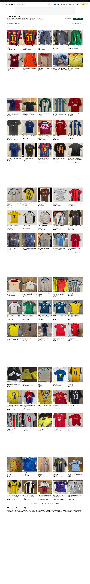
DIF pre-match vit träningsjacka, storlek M (44, 293)
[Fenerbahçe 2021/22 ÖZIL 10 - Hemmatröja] (29, 195)
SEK (58, 4)
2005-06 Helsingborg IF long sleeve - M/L (44, 226)
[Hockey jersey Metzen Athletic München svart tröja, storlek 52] (14, 374)
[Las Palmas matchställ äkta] (75, 60)
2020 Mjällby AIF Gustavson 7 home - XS (13, 226)
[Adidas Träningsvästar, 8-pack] (29, 374)
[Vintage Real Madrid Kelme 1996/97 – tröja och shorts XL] (60, 487)
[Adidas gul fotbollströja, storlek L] (45, 397)
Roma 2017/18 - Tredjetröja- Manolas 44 (59, 159)
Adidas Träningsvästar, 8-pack (28, 382)
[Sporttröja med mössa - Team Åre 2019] (45, 374)
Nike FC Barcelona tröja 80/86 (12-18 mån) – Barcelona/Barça (14, 114)
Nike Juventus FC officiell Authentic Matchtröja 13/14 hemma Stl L (29, 496)
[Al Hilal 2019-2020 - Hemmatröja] (29, 127)
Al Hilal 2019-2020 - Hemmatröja (29, 135)
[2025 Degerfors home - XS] (60, 330)
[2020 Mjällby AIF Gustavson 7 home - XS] (14, 217)
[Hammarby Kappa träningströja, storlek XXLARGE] (60, 464)
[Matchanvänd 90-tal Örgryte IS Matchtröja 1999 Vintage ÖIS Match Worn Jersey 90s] (45, 127)
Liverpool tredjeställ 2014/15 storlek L (13, 473)
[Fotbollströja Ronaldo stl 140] (60, 374)
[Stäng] (89, 1)
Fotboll (10, 23)
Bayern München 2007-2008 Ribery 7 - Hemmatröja (59, 136)
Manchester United (11, 292)
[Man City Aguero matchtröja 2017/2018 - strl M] (60, 240)
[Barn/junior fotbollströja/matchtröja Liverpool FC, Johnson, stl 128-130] (29, 284)
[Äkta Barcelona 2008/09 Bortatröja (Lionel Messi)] (14, 397)
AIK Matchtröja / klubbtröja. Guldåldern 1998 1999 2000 (28, 114)
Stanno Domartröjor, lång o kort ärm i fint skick (44, 429)
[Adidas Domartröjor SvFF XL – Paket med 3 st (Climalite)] (60, 284)
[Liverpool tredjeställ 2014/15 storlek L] (14, 464)
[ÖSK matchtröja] (75, 330)
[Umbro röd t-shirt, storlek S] (60, 420)
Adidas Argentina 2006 (73, 292)
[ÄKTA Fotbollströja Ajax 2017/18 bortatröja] (14, 240)
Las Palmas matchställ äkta (73, 68)
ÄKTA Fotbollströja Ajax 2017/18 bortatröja (13, 249)
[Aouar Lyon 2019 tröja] (29, 330)
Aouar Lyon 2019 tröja (26, 338)
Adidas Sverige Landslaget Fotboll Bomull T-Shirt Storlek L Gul (14, 339)
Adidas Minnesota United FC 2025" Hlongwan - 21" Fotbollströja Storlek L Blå (60, 316)
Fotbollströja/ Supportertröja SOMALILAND (13, 429)
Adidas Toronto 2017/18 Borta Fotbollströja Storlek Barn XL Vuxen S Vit (14, 316)
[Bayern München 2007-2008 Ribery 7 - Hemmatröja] (60, 127)
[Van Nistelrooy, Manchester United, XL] (75, 240)
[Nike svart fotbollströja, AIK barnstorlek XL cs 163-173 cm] (14, 127)
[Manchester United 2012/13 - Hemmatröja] (75, 105)
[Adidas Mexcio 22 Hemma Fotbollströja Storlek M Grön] (29, 307)
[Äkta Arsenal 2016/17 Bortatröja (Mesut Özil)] (75, 374)
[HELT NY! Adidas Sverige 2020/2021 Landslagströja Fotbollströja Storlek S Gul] (75, 307)
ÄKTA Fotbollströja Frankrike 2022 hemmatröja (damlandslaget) (29, 249)
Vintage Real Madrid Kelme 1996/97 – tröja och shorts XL (59, 496)
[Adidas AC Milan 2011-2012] (29, 420)
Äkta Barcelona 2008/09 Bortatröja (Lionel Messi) (14, 406)
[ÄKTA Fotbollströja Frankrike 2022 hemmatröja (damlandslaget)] (29, 240)
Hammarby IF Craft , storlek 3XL (74, 45)
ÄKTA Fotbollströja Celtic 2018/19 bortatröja (45, 249)
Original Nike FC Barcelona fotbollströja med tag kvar (43, 159)
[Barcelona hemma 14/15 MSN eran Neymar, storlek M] (14, 37)
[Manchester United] (14, 284)
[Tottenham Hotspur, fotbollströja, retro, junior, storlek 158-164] (14, 487)
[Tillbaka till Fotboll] (8, 23)
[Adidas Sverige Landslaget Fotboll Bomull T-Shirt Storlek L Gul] (14, 330)
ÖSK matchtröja (71, 338)
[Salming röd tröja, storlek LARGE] (60, 397)
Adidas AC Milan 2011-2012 (27, 428)
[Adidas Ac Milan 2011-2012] (75, 397)
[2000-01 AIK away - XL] (29, 217)
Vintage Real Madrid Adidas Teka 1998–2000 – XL (75, 496)
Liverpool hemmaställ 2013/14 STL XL (75, 429)
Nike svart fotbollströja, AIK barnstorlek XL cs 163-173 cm (13, 136)
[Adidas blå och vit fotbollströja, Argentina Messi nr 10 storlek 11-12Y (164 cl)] (60, 105)
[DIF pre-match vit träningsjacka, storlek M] (45, 284)
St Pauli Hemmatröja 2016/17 (44, 203)
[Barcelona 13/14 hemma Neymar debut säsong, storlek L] (29, 37)
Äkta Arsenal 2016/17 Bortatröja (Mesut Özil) (74, 383)
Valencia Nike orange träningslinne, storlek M (29, 69)
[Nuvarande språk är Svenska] (55, 4)
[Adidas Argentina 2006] (75, 284)
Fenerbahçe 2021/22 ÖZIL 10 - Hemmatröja (28, 203)
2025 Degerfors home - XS (58, 338)
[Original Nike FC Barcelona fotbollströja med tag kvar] (45, 150)
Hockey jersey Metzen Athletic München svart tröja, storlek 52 (13, 383)
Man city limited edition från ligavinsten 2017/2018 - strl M (59, 226)
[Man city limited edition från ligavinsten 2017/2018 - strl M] (60, 217)
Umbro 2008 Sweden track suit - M (45, 338)
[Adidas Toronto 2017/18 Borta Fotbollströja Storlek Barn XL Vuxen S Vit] (14, 307)
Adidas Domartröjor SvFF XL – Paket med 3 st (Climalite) (59, 293)
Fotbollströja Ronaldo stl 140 (59, 382)
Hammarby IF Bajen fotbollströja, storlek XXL (44, 114)
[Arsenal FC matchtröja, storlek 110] (14, 60)
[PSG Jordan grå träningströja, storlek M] (45, 464)
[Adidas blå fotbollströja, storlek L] (14, 150)
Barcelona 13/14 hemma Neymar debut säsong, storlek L (29, 46)
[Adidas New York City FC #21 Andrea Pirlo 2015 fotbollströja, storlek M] (75, 464)
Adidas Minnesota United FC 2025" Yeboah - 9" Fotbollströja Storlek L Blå (45, 316)
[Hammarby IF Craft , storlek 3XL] (75, 37)
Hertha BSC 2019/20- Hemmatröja (75, 135)
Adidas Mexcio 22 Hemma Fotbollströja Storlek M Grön (28, 316)
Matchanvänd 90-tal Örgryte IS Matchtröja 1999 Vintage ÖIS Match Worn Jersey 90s (44, 136)
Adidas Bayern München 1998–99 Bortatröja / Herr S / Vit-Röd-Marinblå (44, 496)
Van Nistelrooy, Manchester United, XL (74, 249)
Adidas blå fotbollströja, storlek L (14, 158)
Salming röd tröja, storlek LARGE (59, 405)
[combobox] (32, 4)
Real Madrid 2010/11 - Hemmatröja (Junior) (14, 203)
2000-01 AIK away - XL (27, 225)
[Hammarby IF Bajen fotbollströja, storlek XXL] (45, 105)
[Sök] (48, 4)
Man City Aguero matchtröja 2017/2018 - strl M (59, 249)
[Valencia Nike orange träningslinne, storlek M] (29, 60)
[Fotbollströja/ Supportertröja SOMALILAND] (14, 420)
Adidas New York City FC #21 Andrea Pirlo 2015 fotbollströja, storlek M (74, 473)
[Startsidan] (11, 4)
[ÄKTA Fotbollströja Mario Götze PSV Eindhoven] (75, 217)
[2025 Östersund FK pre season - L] (75, 195)
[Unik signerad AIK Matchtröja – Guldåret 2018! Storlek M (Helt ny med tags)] (75, 150)
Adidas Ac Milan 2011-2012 (73, 405)
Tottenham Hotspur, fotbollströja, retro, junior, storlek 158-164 (14, 496)
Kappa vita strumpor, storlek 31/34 (45, 68)
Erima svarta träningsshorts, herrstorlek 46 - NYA (43, 46)
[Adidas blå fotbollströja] (29, 464)
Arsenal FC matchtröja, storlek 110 (14, 68)
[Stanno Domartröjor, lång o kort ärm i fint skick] (45, 420)
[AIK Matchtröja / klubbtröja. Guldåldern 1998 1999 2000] (29, 105)
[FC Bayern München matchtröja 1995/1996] (29, 397)
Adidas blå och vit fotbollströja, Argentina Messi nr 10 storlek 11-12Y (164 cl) (59, 114)
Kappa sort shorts (56, 45)
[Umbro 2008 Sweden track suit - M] (45, 330)
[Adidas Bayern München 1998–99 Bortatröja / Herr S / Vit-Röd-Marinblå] (45, 487)
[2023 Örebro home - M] (60, 195)
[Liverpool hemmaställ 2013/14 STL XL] (75, 420)
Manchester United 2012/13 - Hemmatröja (74, 114)
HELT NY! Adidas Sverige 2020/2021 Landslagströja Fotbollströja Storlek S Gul (73, 316)
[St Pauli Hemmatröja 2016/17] (45, 195)
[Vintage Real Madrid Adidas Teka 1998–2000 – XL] (75, 487)
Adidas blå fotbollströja (27, 472)
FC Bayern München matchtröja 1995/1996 (28, 406)
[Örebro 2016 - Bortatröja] (29, 150)
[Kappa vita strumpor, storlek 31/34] (45, 60)
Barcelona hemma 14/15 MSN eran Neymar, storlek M (14, 46)
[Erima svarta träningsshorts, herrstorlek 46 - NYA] (45, 37)
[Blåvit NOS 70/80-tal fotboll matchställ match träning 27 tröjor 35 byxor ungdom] (60, 60)
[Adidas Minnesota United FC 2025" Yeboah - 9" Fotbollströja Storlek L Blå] (45, 307)
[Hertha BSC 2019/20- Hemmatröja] (75, 127)
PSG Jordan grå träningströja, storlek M (44, 473)
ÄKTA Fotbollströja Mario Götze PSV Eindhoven (74, 226)
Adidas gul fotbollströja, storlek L (44, 405)
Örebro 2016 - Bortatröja (27, 158)
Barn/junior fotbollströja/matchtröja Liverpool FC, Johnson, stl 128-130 (29, 293)
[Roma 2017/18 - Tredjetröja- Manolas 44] (60, 150)
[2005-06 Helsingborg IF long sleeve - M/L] (45, 217)
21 (52, 503)
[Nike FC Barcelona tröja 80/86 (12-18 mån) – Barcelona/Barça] (14, 105)
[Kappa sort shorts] (60, 37)
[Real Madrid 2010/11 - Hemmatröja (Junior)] (14, 195)
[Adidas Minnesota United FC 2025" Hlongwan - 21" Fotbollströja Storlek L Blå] (60, 307)
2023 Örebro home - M (57, 203)
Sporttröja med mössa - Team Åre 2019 (45, 383)
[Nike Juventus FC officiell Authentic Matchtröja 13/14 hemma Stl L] (29, 487)
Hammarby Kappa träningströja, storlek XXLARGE (59, 473)
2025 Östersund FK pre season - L (75, 203)
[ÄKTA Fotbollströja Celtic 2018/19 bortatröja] (45, 240)
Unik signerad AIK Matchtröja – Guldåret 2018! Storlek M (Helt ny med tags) (75, 159)
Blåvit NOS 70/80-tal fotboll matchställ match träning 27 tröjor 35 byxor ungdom (60, 69)
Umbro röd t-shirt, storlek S (58, 428)
